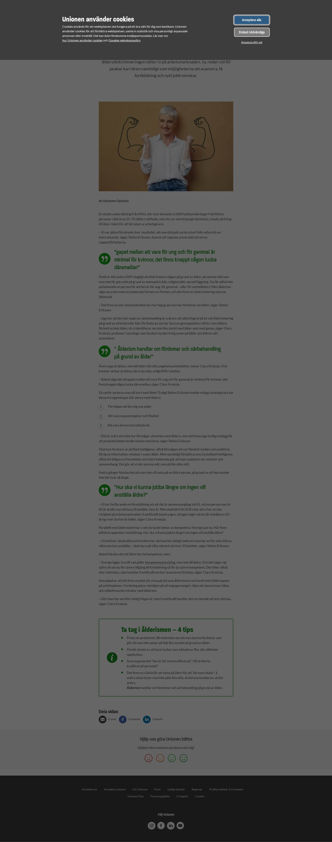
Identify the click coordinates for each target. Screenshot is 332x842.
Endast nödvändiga (252, 32)
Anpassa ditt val (251, 42)
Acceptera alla (251, 19)
